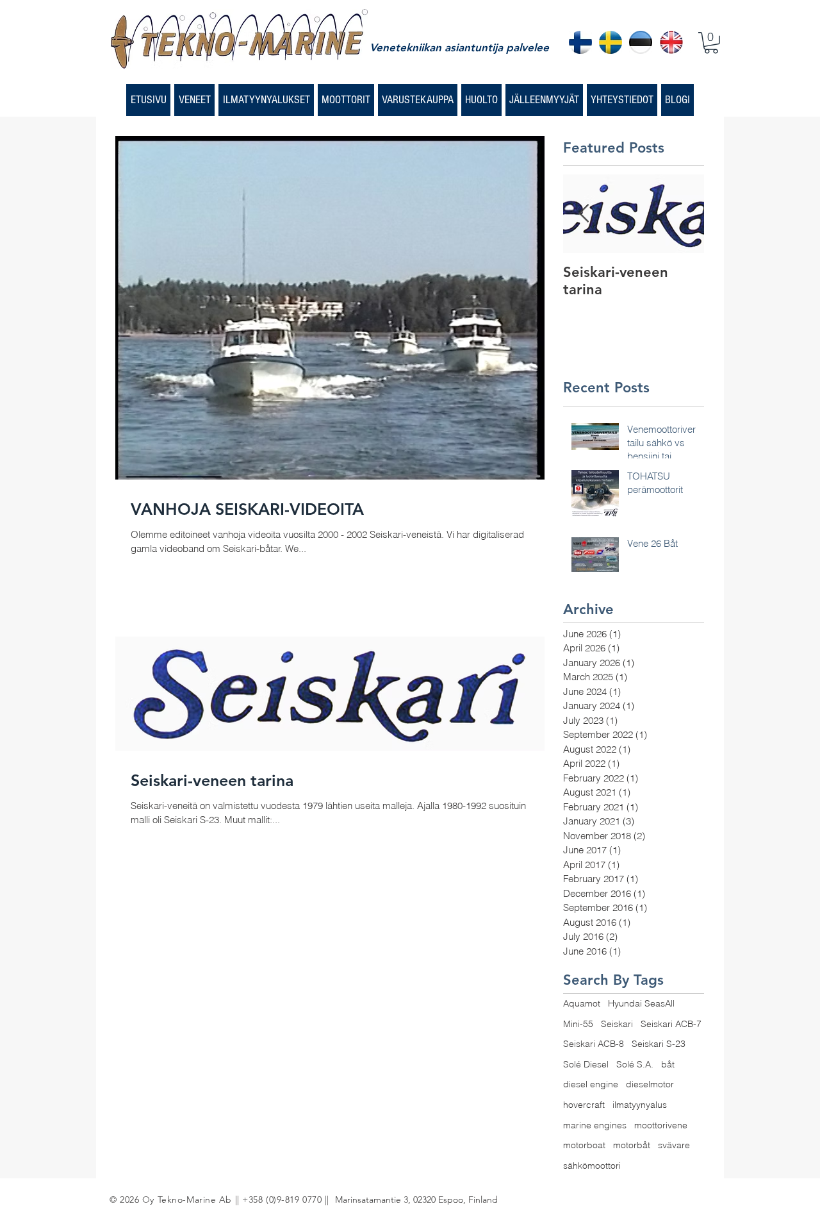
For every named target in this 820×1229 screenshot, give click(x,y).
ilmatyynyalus (639, 1104)
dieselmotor (650, 1084)
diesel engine (590, 1084)
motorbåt (631, 1145)
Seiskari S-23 (658, 1043)
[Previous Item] (583, 214)
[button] (711, 43)
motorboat (584, 1145)
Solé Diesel (586, 1064)
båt (668, 1064)
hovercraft (584, 1104)
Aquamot (581, 1003)
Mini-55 (578, 1024)
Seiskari (617, 1024)
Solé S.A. (634, 1064)
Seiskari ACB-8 (593, 1043)
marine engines (595, 1125)
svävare (674, 1145)
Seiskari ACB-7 (671, 1024)
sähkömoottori (592, 1165)
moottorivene (660, 1125)
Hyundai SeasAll (641, 1003)
